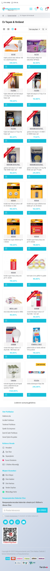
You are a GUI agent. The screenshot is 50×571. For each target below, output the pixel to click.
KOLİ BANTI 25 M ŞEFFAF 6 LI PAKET (36, 276)
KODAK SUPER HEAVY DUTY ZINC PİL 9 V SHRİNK (13, 277)
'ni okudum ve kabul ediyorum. (22, 516)
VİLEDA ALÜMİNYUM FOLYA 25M (35, 384)
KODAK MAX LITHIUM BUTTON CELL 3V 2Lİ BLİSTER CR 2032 (13, 205)
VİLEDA (36, 380)
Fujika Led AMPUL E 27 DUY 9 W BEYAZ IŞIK (13, 133)
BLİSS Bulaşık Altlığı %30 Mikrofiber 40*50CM (34, 59)
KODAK (13, 200)
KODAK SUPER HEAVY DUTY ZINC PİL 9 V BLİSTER (36, 241)
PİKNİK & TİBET (36, 344)
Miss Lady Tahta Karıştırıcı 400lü (13, 312)
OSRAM (36, 308)
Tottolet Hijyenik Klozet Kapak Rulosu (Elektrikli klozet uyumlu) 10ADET (13, 386)
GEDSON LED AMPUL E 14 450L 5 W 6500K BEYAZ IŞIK (36, 133)
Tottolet (13, 380)
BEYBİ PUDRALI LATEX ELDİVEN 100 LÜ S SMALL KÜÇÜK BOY (13, 59)
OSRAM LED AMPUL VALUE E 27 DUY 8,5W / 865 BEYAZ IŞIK (12, 349)
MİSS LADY (13, 308)
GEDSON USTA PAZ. (36, 129)
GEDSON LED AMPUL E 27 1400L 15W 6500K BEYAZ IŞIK (13, 169)
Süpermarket (12, 15)
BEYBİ (13, 54)
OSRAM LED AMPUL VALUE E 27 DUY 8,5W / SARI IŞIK (35, 313)
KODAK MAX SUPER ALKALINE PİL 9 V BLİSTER (13, 241)
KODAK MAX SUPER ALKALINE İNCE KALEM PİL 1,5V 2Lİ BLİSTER (36, 205)
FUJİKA (13, 90)
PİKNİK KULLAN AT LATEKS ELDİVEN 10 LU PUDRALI (36, 349)
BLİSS (36, 54)
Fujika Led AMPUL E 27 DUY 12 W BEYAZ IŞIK (36, 95)
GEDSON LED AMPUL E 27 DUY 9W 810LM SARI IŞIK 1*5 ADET (36, 169)
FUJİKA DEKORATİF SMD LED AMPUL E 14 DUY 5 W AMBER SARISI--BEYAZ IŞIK (13, 96)
